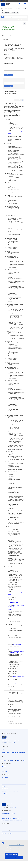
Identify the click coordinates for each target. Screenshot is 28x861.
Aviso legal (4, 766)
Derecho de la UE (5, 786)
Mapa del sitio (4, 780)
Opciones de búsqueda (22, 19)
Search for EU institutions (7, 827)
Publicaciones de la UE (6, 795)
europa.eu (13, 807)
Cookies (3, 768)
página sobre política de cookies (16, 844)
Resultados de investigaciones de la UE (10, 791)
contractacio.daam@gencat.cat (16, 132)
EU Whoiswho (4, 793)
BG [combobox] (5, 82)
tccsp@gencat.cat (17, 644)
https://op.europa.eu (16, 683)
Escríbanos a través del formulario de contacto (11, 818)
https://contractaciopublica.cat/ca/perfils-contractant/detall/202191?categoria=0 (16, 607)
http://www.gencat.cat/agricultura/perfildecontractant (16, 601)
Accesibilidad (4, 771)
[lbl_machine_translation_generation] (18, 91)
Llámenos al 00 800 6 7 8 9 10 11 (8, 813)
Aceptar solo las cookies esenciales (14, 857)
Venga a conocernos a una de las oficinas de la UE (12, 820)
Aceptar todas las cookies (11, 854)
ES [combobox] (5, 71)
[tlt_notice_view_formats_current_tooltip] (22, 100)
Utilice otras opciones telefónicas (8, 815)
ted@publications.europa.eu (16, 677)
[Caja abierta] (3, 25)
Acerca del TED (5, 777)
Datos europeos (5, 788)
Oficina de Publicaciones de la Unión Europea (12, 740)
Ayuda (3, 749)
